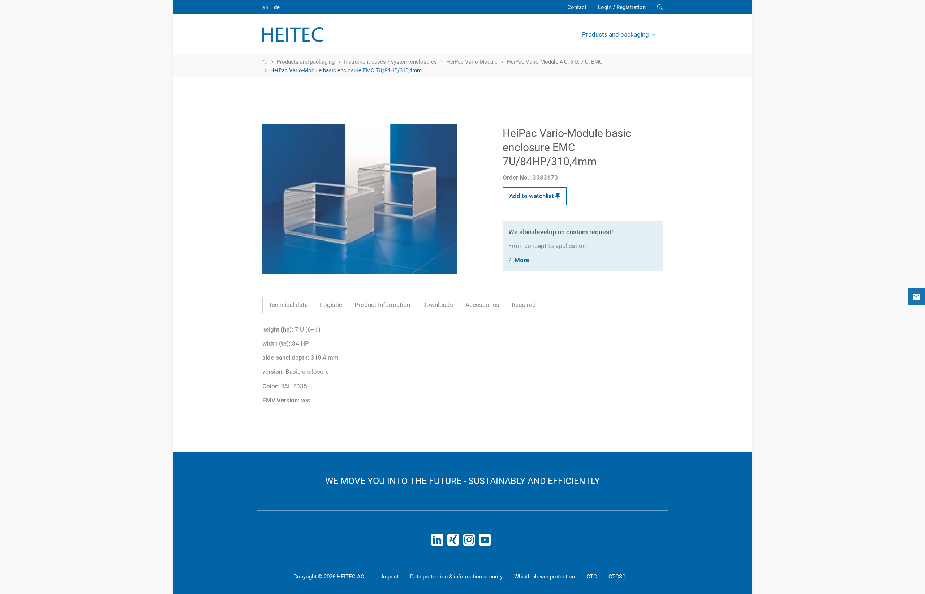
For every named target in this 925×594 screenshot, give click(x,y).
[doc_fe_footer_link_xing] (454, 542)
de (277, 7)
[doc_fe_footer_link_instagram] (470, 542)
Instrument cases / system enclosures (390, 62)
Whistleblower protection (544, 576)
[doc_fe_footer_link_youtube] (486, 542)
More (522, 260)
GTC (591, 576)
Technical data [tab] (288, 304)
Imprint (390, 576)
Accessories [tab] (482, 304)
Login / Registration (622, 7)
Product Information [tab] (382, 304)
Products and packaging (615, 34)
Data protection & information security (456, 576)
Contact (576, 7)
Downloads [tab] (437, 304)
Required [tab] (524, 304)
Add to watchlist (532, 196)
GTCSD (617, 576)
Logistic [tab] (331, 304)
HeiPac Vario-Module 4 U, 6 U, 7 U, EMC (555, 62)
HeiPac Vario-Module (472, 62)
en (265, 7)
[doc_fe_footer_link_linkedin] (438, 542)
